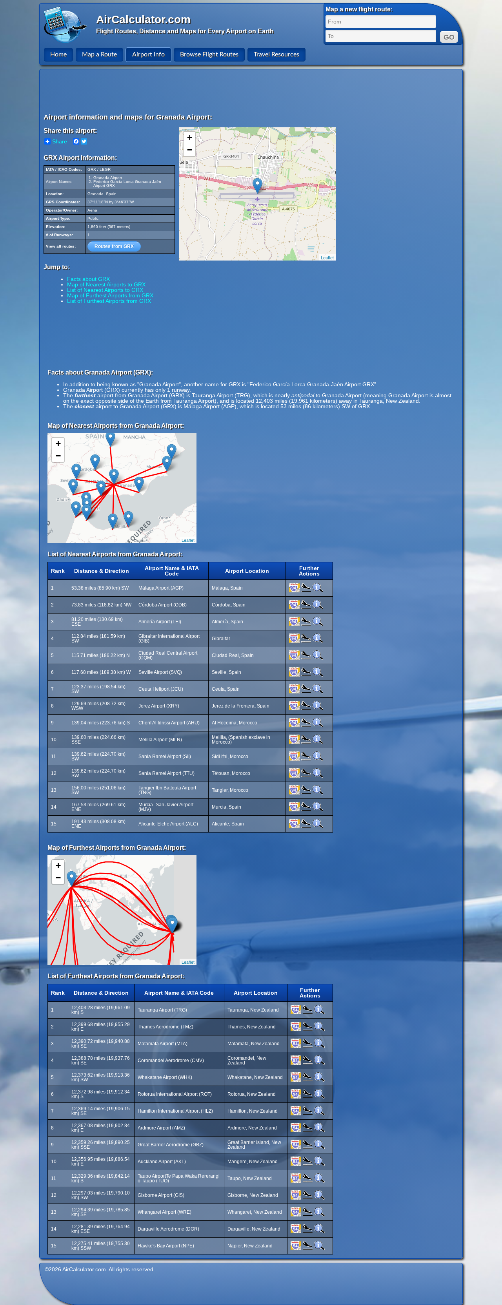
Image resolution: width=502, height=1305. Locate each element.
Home (58, 54)
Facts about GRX (88, 279)
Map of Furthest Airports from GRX (110, 295)
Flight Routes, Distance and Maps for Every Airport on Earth (185, 31)
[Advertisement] (252, 91)
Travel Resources (276, 54)
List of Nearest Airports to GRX (105, 290)
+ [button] (189, 138)
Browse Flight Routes (209, 54)
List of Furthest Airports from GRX (109, 301)
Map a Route (99, 54)
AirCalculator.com (143, 19)
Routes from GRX (114, 246)
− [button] (189, 150)
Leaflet (327, 257)
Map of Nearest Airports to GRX (106, 284)
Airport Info (148, 54)
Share (59, 141)
